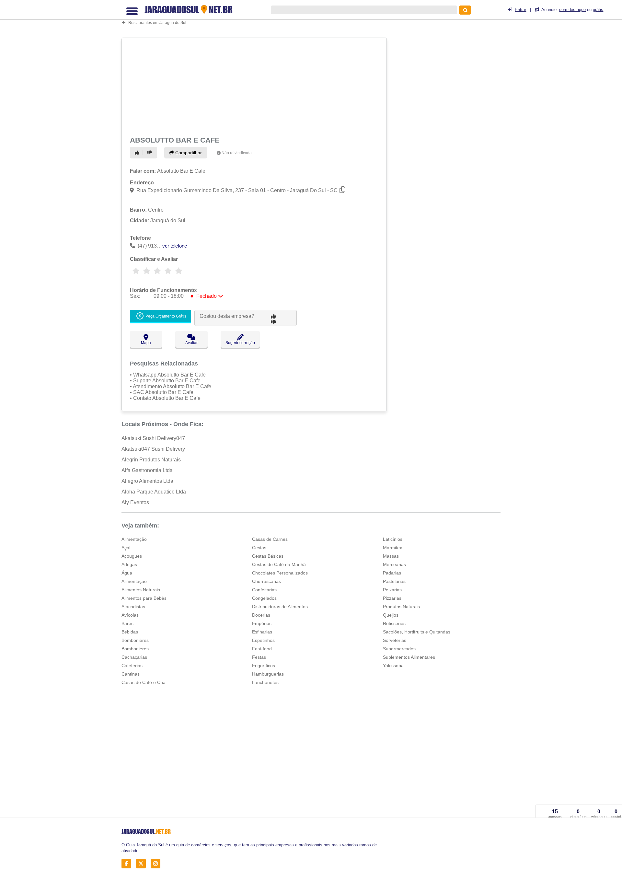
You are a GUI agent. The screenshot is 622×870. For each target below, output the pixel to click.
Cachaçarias (134, 657)
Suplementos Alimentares (409, 657)
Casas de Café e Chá (143, 682)
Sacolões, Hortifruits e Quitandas (416, 631)
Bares (127, 623)
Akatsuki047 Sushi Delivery (153, 449)
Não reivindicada (237, 153)
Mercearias (394, 564)
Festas (259, 657)
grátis (598, 9)
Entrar (520, 9)
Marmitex (392, 547)
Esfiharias (262, 631)
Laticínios (392, 539)
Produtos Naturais (401, 606)
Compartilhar (188, 152)
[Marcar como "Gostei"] (138, 152)
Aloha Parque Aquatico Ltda (153, 491)
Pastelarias (394, 581)
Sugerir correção (240, 343)
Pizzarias (392, 598)
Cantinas (130, 674)
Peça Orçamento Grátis (165, 316)
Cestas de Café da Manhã (279, 564)
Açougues (131, 556)
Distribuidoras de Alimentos (280, 606)
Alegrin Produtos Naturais (151, 459)
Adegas (129, 564)
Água (126, 572)
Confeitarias (264, 589)
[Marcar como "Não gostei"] (150, 152)
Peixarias (392, 589)
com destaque (572, 9)
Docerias (261, 615)
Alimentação (134, 539)
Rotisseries (394, 623)
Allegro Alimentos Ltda (147, 481)
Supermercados (399, 648)
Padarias (392, 572)
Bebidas (129, 631)
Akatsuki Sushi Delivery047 (153, 438)
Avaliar (191, 343)
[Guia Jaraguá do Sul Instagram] (157, 863)
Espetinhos (263, 640)
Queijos (390, 615)
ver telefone (174, 246)
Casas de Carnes (270, 539)
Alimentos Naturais (140, 589)
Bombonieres (135, 648)
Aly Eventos (135, 502)
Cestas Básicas (267, 556)
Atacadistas (133, 606)
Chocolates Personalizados (280, 572)
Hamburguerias (268, 674)
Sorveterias (394, 640)
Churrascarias (266, 581)
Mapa (146, 343)
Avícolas (130, 615)
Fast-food (262, 648)
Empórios (261, 623)
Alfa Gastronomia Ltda (147, 470)
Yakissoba (393, 665)
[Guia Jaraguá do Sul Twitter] (142, 863)
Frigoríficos (263, 665)
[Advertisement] (255, 85)
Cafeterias (132, 665)
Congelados (264, 598)
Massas (391, 556)
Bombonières (135, 640)
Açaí (126, 547)
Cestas (259, 547)
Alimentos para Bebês (144, 598)
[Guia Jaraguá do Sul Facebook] (128, 863)
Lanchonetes (265, 682)
